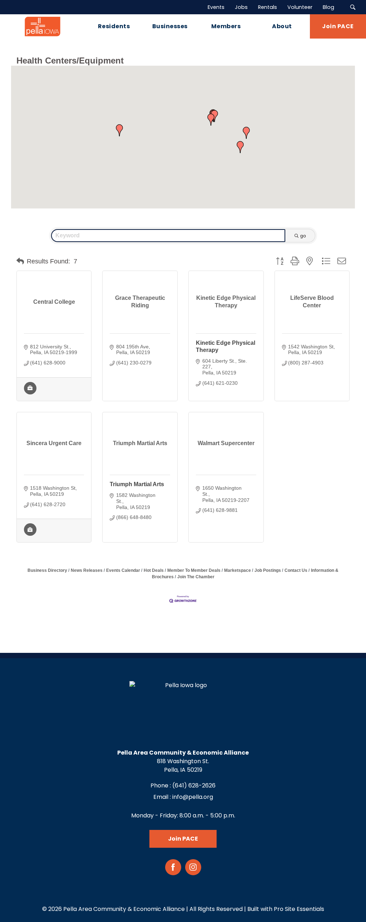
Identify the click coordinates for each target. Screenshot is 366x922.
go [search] (303, 235)
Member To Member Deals (194, 570)
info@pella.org (192, 797)
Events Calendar (123, 570)
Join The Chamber (195, 576)
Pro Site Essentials (299, 909)
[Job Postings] (30, 392)
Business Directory (47, 570)
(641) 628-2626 (194, 785)
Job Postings (267, 570)
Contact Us (296, 570)
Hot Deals (154, 570)
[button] (240, 147)
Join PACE (183, 839)
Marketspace (237, 570)
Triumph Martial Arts (137, 484)
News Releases (87, 570)
